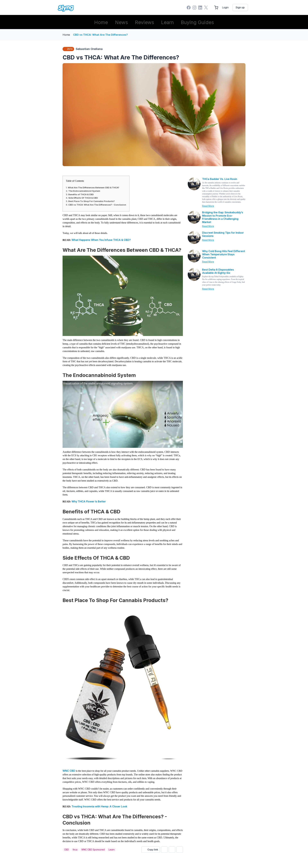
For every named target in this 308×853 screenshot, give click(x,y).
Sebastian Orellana (89, 49)
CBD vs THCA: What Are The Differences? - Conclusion (97, 204)
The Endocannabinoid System (84, 191)
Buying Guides (197, 22)
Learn (167, 22)
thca (75, 849)
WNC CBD (69, 770)
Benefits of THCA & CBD (81, 194)
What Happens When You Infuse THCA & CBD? (101, 239)
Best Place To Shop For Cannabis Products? (91, 201)
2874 (70, 49)
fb (172, 849)
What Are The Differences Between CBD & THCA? (93, 187)
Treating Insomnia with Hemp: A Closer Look (99, 806)
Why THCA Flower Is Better (89, 501)
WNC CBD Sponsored (93, 849)
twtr (164, 849)
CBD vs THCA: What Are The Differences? (100, 34)
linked (179, 849)
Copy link (152, 849)
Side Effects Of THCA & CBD (83, 198)
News (121, 22)
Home (101, 22)
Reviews (144, 22)
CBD (66, 849)
